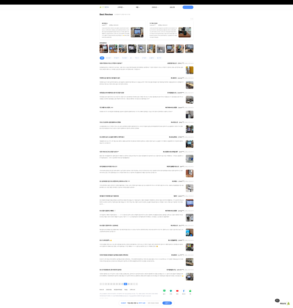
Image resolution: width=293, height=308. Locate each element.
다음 (192, 19)
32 (108, 284)
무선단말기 (124, 58)
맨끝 (137, 284)
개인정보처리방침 (118, 289)
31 (106, 284)
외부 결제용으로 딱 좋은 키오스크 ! (108, 166)
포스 (131, 58)
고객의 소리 (132, 289)
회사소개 (102, 289)
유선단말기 (108, 58)
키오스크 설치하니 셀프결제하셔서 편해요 (110, 122)
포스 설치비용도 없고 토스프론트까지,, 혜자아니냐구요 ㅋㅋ (115, 181)
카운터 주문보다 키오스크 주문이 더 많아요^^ (111, 63)
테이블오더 (116, 58)
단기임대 (144, 58)
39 (128, 284)
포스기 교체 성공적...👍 (106, 240)
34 (114, 284)
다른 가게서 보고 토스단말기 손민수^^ (109, 152)
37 (122, 284)
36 (119, 284)
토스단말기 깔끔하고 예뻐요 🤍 (108, 211)
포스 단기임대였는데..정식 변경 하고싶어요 (110, 270)
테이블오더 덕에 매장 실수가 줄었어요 (109, 196)
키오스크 (137, 58)
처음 (101, 284)
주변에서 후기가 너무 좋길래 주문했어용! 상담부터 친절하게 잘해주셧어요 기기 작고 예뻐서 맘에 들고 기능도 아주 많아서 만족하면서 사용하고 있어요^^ (136, 111)
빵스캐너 (159, 58)
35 (117, 284)
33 (111, 284)
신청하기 (167, 303)
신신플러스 (151, 58)
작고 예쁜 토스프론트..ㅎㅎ (106, 107)
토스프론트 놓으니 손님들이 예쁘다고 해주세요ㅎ (112, 137)
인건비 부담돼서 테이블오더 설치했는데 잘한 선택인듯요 (114, 255)
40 (131, 284)
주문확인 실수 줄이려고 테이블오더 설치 (110, 78)
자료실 (125, 289)
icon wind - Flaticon (104, 298)
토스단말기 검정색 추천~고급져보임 (109, 225)
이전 (191, 19)
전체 (102, 58)
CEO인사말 (108, 289)
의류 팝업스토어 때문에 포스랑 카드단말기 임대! (112, 93)
